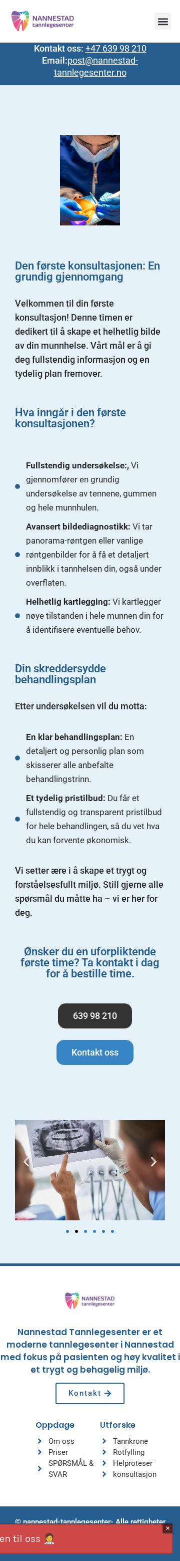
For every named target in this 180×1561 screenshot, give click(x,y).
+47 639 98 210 (116, 48)
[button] (162, 21)
